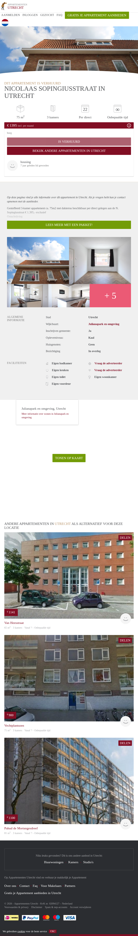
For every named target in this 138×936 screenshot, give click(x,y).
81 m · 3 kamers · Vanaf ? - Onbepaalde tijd (27, 833)
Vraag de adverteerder (108, 363)
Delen (125, 537)
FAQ (59, 14)
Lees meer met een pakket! (69, 225)
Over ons (10, 886)
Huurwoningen (53, 862)
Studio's (88, 862)
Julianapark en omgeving (103, 324)
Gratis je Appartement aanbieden (97, 15)
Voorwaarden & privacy (16, 907)
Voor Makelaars (51, 886)
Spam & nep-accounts (56, 907)
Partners (70, 886)
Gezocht (47, 14)
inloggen (30, 14)
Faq (35, 886)
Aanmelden (10, 14)
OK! (52, 931)
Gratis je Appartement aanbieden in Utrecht (32, 893)
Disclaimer (36, 907)
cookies (21, 931)
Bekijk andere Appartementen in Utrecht (69, 151)
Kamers (73, 862)
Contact (24, 886)
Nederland (67, 903)
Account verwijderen (80, 907)
